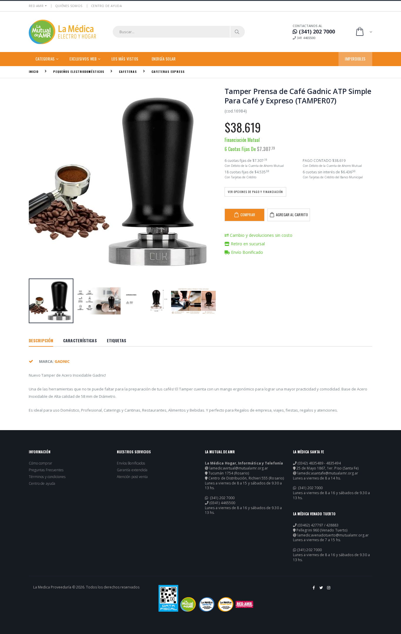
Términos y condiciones (47, 476)
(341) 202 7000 (222, 498)
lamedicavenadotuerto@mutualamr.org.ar (333, 535)
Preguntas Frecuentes (46, 470)
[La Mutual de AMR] (188, 604)
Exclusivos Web (83, 59)
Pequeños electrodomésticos (78, 71)
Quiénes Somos (68, 6)
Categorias (45, 59)
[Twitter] (322, 590)
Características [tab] (80, 340)
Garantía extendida (132, 470)
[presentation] (36, 182)
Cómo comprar (40, 463)
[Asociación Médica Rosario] (244, 604)
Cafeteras (128, 71)
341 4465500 (305, 38)
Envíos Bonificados (131, 463)
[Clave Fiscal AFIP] (168, 598)
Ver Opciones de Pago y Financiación (255, 191)
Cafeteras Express (168, 71)
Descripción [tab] (41, 340)
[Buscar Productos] (237, 31)
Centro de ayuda (42, 483)
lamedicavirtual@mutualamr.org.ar (238, 468)
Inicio (33, 71)
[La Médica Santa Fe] (207, 604)
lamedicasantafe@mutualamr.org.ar (327, 473)
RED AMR (36, 6)
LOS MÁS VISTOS (125, 59)
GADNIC (62, 361)
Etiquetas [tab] (117, 340)
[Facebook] (314, 590)
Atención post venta (132, 476)
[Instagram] (329, 590)
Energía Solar (164, 59)
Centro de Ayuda (106, 6)
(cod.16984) (236, 111)
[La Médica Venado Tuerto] (226, 604)
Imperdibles (355, 59)
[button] (363, 32)
